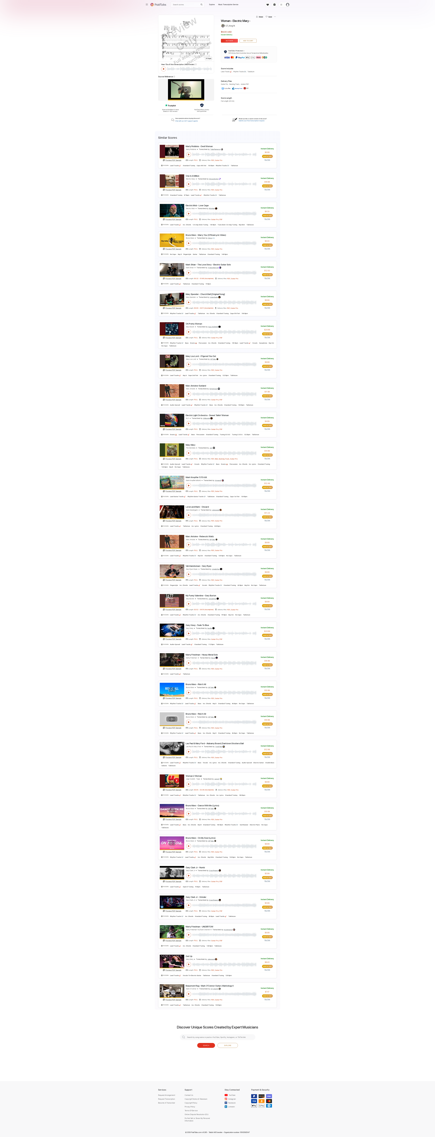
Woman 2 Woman (194, 776)
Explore (227, 1045)
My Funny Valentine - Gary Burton (201, 595)
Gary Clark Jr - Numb (195, 867)
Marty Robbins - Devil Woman (199, 146)
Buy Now (229, 41)
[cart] (274, 4)
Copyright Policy (191, 1103)
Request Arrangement (166, 1095)
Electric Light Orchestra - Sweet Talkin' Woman (207, 415)
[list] (281, 4)
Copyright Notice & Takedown (196, 1099)
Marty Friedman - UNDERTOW (199, 926)
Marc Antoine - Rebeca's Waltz (200, 536)
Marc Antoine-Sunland (196, 385)
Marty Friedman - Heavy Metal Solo (202, 654)
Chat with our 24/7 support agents (186, 121)
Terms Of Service (191, 1110)
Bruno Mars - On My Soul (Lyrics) (201, 838)
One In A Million (192, 176)
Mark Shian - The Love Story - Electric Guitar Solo (208, 264)
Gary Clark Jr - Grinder (196, 897)
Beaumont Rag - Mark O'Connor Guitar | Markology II (209, 985)
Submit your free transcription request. (252, 121)
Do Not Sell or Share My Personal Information (197, 1119)
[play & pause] (163, 69)
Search (206, 1045)
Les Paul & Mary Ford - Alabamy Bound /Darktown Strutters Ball (215, 743)
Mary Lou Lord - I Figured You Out (201, 356)
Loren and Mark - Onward (197, 507)
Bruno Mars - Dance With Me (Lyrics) (202, 805)
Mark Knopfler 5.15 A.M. (196, 477)
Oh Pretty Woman (194, 323)
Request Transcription (166, 1099)
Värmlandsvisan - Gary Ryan (198, 566)
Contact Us (189, 1095)
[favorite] (267, 4)
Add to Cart (248, 41)
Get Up (189, 956)
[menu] (147, 4)
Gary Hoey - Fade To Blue (197, 625)
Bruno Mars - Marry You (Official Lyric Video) (206, 235)
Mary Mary (190, 445)
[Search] (201, 4)
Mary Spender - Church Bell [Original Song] (205, 294)
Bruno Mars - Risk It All (196, 684)
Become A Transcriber (166, 1103)
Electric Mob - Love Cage (197, 205)
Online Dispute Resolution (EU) (196, 1114)
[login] (287, 4)
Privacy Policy (190, 1107)
